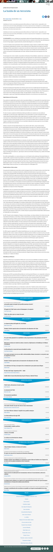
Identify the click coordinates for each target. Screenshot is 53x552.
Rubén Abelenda (7, 412)
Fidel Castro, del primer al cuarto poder (14, 385)
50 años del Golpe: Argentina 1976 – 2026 (14, 370)
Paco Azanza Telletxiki (8, 396)
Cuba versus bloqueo (26, 514)
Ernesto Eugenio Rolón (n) (15, 372)
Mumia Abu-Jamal (7, 391)
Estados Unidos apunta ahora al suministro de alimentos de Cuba (21, 328)
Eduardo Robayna (7, 357)
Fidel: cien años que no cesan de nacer (14, 314)
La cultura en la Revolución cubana (13, 437)
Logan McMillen (7, 330)
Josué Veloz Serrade (7, 311)
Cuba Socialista (26, 509)
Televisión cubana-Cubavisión (26, 537)
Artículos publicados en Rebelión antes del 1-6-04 (26, 496)
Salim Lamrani (6, 448)
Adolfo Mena (6, 462)
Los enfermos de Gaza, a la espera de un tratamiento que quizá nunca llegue (23, 365)
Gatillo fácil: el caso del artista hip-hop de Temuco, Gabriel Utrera (21, 375)
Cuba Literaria (26, 501)
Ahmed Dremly (6, 367)
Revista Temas (26, 535)
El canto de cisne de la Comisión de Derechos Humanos (18, 453)
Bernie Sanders (7, 339)
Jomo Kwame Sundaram (8, 351)
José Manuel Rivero (7, 316)
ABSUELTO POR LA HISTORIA (26, 380)
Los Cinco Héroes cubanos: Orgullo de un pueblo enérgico (19, 410)
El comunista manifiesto (10, 395)
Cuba (20, 19)
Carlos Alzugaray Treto (8, 428)
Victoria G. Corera (7, 346)
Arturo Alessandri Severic (8, 306)
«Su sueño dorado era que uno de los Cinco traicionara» (18, 405)
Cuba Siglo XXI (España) (26, 506)
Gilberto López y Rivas (8, 325)
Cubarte (26, 499)
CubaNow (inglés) (26, 504)
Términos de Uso (30, 546)
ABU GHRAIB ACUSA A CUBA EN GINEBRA (26, 442)
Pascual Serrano (7, 483)
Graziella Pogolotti (7, 434)
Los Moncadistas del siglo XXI (12, 415)
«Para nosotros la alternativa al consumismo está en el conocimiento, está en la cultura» (24, 473)
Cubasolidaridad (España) (26, 512)
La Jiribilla (26, 517)
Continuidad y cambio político (12, 426)
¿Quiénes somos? (35, 548)
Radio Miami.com (26, 530)
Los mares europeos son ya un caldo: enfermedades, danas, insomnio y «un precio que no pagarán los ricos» (26, 354)
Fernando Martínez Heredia (9, 439)
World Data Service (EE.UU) (26, 543)
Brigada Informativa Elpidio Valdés (26, 519)
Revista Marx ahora (26, 532)
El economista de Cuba (26, 522)
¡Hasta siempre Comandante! (26, 298)
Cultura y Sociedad (9, 432)
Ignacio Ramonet (7, 386)
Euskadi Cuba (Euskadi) (26, 525)
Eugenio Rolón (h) (7, 372)
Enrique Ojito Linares (8, 407)
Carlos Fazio (8, 19)
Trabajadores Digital (26, 540)
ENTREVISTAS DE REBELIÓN (26, 465)
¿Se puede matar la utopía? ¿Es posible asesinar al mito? (18, 304)
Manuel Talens (6, 490)
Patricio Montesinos (7, 417)
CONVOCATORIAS (26, 333)
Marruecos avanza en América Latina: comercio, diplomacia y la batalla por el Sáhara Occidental (26, 343)
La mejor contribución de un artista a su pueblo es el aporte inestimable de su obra (25, 488)
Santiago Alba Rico (7, 475)
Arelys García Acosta (15, 407)
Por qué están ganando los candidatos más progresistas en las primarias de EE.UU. (25, 337)
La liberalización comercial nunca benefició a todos (17, 349)
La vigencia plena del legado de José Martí (15, 323)
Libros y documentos (26, 318)
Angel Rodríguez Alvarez (8, 455)
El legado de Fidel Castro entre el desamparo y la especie (18, 309)
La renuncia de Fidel (9, 390)
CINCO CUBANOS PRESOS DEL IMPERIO (26, 399)
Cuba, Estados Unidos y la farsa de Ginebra (15, 447)
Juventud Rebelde (26, 527)
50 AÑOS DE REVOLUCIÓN (26, 420)
